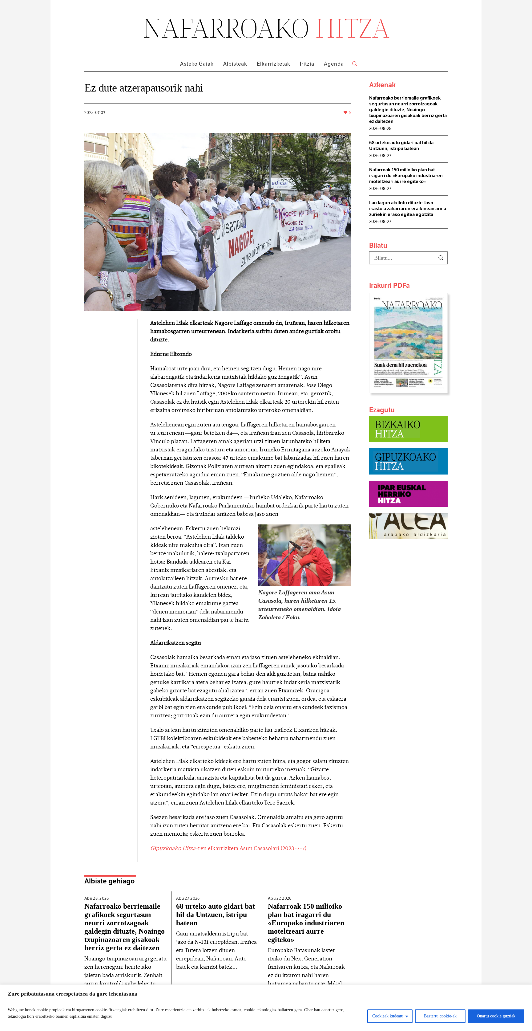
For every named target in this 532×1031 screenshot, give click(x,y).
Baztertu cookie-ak (440, 1016)
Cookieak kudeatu (387, 1016)
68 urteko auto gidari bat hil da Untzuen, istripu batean (215, 914)
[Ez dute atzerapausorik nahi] (217, 221)
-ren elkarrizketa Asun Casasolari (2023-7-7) (228, 848)
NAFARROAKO (266, 27)
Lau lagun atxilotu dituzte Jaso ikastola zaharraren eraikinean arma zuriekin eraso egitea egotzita (407, 208)
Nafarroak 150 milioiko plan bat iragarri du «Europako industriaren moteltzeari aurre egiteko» (306, 922)
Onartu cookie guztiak (496, 1016)
